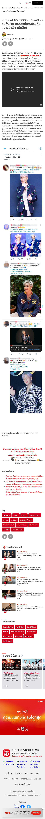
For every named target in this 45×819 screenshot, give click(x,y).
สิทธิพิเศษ (18, 773)
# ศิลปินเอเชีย (8, 673)
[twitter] (28, 806)
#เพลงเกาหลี (34, 525)
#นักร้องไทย (20, 627)
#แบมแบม (6, 529)
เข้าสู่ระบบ (38, 3)
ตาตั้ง (37, 773)
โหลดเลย (36, 812)
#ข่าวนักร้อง (28, 636)
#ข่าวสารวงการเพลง (17, 631)
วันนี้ (7, 773)
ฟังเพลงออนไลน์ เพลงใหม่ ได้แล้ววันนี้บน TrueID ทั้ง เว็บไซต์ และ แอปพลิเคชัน (22, 450)
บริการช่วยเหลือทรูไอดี (22, 784)
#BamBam (6, 515)
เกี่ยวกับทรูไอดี (15, 791)
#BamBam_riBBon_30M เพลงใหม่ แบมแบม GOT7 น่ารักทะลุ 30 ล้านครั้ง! (24, 488)
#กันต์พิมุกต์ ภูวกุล (26, 520)
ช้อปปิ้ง (7, 778)
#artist (24, 515)
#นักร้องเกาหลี (21, 525)
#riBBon (14, 520)
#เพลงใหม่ (18, 636)
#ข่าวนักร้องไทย (8, 627)
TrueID (6, 3)
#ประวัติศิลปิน (31, 631)
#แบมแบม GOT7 (17, 529)
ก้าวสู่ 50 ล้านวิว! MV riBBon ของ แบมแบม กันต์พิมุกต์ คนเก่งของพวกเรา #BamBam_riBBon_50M (24, 477)
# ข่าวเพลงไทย (22, 551)
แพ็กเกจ (15, 778)
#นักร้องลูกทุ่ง (7, 636)
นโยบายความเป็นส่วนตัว (12, 795)
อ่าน (6, 8)
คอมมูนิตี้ (37, 778)
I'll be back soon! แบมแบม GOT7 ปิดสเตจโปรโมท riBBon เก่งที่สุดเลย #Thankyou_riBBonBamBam (24, 482)
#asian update (35, 515)
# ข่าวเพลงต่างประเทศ (31, 673)
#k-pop (5, 520)
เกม (31, 773)
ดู (11, 773)
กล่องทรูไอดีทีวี (26, 778)
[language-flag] (27, 3)
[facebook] (22, 806)
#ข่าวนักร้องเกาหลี (8, 525)
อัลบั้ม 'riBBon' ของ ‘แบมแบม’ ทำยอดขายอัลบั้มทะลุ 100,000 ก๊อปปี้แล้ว (24, 493)
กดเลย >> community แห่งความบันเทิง (22, 455)
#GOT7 (15, 515)
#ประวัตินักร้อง (31, 627)
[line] (16, 806)
